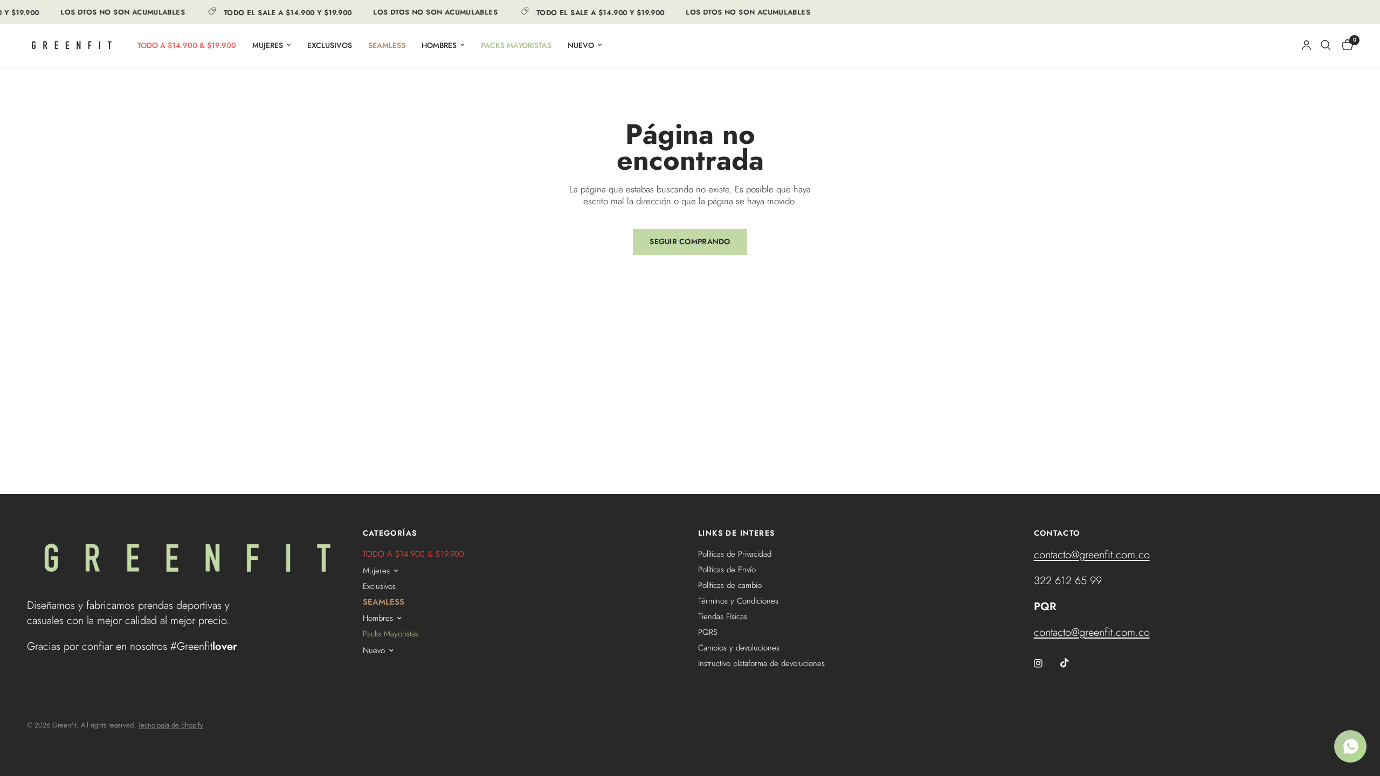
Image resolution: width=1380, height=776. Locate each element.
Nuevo (581, 45)
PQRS (707, 632)
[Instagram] (1046, 663)
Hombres (439, 45)
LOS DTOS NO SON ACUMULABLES (114, 12)
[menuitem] (186, 45)
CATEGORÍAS (390, 533)
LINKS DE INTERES (736, 533)
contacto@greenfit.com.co (1092, 555)
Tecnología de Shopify (170, 725)
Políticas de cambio (730, 585)
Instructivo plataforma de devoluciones (761, 663)
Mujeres (267, 45)
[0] (1344, 45)
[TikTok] (1072, 663)
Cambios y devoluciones (738, 648)
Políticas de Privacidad (734, 554)
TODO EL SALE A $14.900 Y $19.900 (279, 12)
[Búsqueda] (1325, 45)
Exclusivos (329, 45)
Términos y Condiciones (738, 601)
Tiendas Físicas (722, 616)
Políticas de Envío (727, 570)
